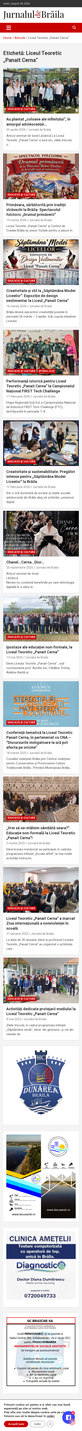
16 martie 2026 (16, 306)
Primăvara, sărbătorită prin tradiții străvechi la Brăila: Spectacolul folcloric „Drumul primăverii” (36, 210)
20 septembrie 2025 (19, 567)
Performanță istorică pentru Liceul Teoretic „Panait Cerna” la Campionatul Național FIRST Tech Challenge (40, 386)
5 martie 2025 (15, 843)
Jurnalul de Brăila (39, 129)
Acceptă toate (16, 1424)
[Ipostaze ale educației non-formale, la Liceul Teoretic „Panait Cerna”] (41, 618)
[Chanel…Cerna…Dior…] (41, 533)
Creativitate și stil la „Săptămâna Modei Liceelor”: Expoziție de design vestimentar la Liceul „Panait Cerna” (40, 295)
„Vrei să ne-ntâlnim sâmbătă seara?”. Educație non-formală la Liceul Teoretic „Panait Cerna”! (40, 833)
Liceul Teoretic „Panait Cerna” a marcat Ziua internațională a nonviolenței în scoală (40, 923)
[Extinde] (70, 1237)
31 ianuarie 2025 (17, 933)
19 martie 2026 (16, 220)
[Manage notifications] (72, 1421)
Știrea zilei (47, 371)
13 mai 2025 (14, 657)
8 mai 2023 (13, 1019)
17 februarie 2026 (18, 396)
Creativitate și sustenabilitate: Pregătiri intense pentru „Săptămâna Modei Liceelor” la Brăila (40, 476)
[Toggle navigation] (8, 28)
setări (50, 1416)
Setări (37, 1424)
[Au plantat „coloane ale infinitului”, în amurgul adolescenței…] (41, 91)
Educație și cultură (21, 109)
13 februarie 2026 (18, 487)
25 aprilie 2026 (16, 129)
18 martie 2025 (16, 753)
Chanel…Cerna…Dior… (25, 562)
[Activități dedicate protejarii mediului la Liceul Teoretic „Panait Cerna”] (41, 980)
